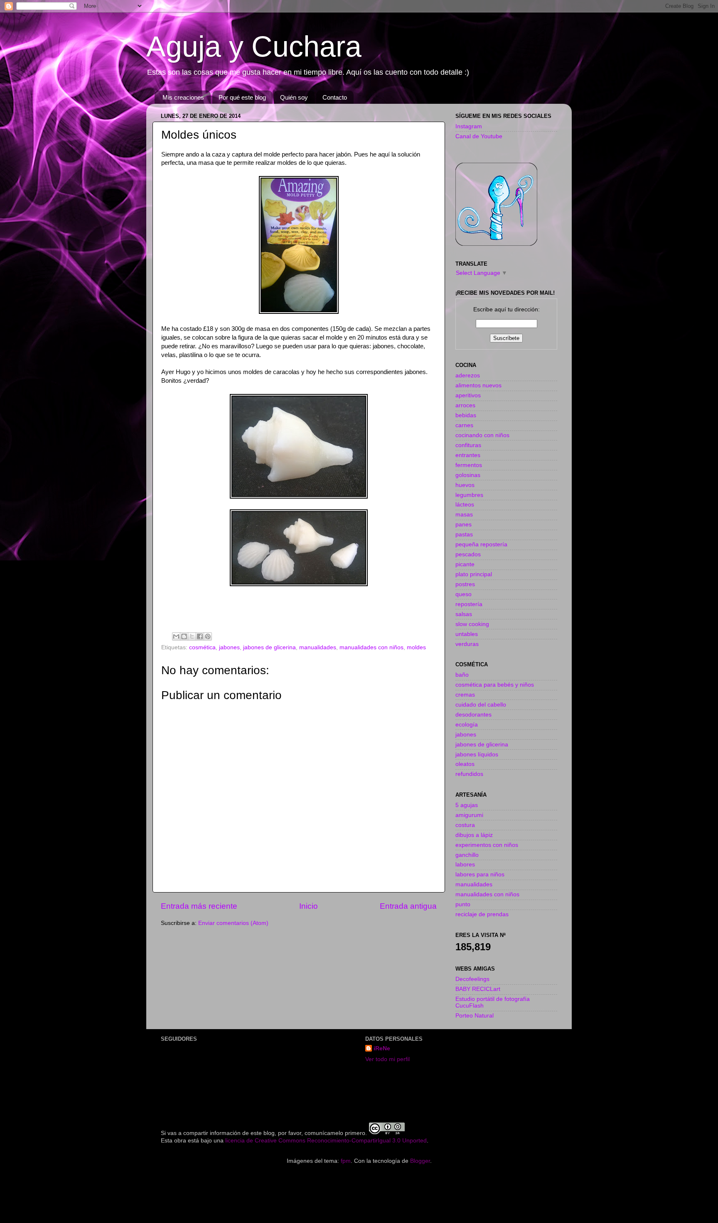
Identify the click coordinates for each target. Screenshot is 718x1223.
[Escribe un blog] (184, 636)
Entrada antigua (408, 906)
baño (462, 675)
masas (464, 514)
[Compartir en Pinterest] (208, 636)
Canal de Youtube (478, 136)
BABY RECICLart (477, 989)
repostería (468, 604)
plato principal (473, 574)
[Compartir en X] (192, 636)
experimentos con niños (486, 845)
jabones (229, 647)
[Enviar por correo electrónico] (176, 636)
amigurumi (469, 815)
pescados (468, 554)
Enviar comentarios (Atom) (233, 923)
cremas (465, 695)
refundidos (469, 774)
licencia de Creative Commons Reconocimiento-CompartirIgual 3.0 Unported (326, 1140)
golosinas (467, 475)
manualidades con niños (371, 647)
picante (465, 564)
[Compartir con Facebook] (200, 636)
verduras (467, 644)
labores (465, 864)
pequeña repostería (481, 544)
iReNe (382, 1048)
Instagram (468, 126)
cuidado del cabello (480, 705)
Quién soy (294, 97)
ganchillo (467, 855)
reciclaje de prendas (482, 914)
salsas (463, 614)
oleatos (465, 764)
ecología (466, 725)
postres (465, 584)
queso (463, 594)
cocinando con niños (482, 435)
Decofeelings (472, 979)
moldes (416, 647)
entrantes (467, 455)
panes (463, 524)
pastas (464, 534)
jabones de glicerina (269, 647)
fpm (346, 1161)
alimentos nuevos (478, 385)
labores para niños (479, 874)
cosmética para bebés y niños (494, 685)
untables (466, 634)
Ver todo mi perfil (387, 1059)
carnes (464, 425)
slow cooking (472, 624)
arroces (465, 405)
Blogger (420, 1161)
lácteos (464, 504)
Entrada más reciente (199, 906)
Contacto (334, 97)
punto (462, 904)
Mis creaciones (183, 97)
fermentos (468, 465)
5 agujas (466, 805)
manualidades (317, 647)
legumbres (469, 495)
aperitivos (468, 395)
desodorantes (473, 715)
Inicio (308, 906)
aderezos (467, 375)
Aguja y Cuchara (253, 46)
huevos (465, 485)
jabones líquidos (476, 754)
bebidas (465, 415)
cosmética (202, 647)
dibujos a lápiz (474, 835)
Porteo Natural (474, 1016)
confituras (468, 445)
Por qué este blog (242, 97)
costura (465, 825)
